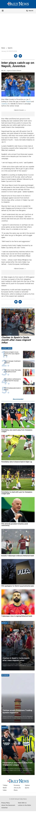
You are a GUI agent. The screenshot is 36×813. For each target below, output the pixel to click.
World (4, 787)
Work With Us (22, 803)
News (3, 48)
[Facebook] (15, 56)
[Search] (27, 10)
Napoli (28, 101)
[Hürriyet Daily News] (18, 4)
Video (5, 790)
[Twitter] (20, 56)
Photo (16, 790)
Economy (17, 785)
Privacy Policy (5, 803)
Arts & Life (17, 787)
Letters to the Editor (24, 805)
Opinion (27, 785)
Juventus (4, 103)
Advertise (4, 807)
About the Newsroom (8, 805)
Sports (10, 48)
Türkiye (5, 785)
